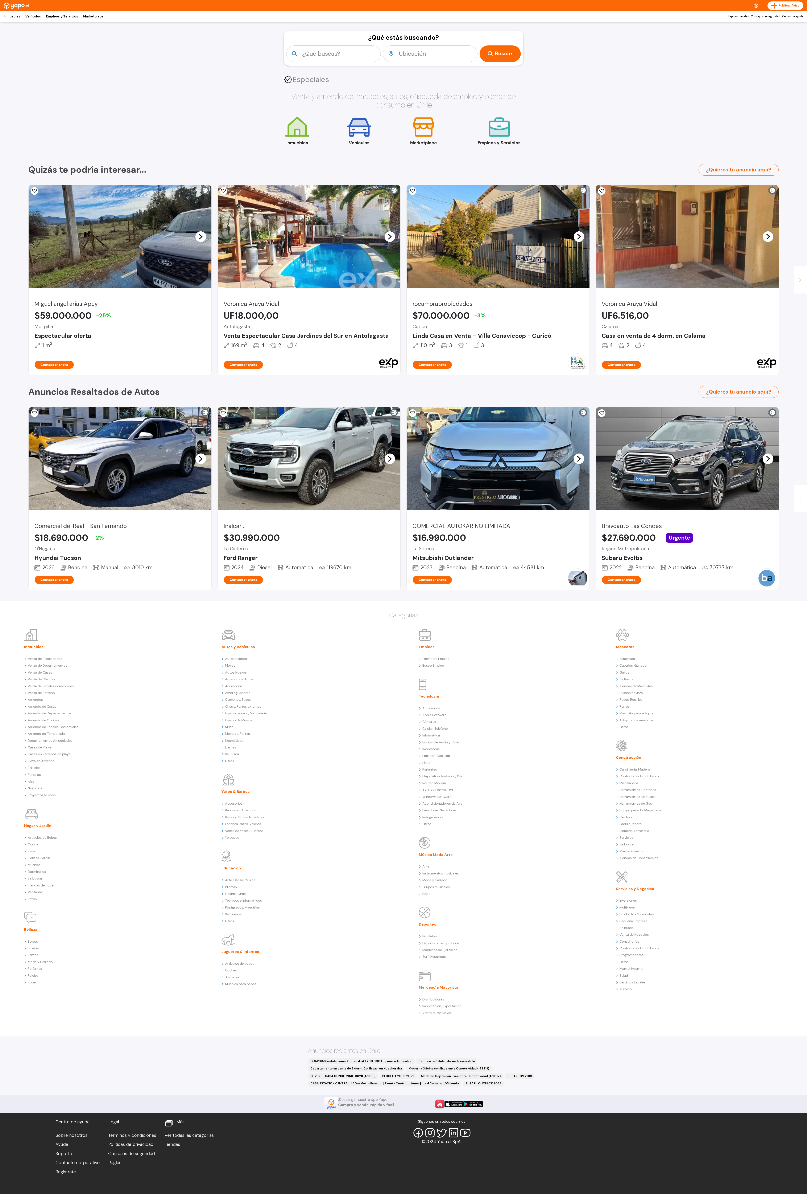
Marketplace (93, 16)
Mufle (229, 727)
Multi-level (627, 907)
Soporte (63, 1154)
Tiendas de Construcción (639, 858)
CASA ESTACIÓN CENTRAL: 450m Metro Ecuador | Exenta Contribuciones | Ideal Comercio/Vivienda (384, 1083)
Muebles (34, 865)
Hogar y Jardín (37, 825)
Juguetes (232, 977)
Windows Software (436, 797)
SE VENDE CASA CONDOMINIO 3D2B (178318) (343, 1076)
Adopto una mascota (636, 720)
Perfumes (35, 968)
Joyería (33, 948)
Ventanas (35, 892)
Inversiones (628, 900)
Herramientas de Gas (636, 803)
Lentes (33, 955)
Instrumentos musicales (440, 873)
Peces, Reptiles (631, 699)
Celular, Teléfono (435, 728)
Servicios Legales (633, 982)
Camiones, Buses (238, 699)
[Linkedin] (453, 1133)
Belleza (30, 929)
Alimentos (627, 659)
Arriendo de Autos (239, 679)
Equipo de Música (238, 720)
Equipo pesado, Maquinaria (246, 713)
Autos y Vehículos (238, 646)
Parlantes (429, 769)
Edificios (34, 767)
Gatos (624, 672)
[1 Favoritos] (34, 191)
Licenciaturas (235, 894)
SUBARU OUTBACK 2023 (483, 1083)
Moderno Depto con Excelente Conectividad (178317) (461, 1076)
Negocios (35, 788)
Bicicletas (429, 936)
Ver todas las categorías (189, 1135)
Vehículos (33, 16)
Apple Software (434, 715)
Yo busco (232, 837)
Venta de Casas (40, 672)
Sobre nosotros (71, 1135)
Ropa (32, 982)
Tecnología (429, 696)
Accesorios (234, 686)
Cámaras (429, 721)
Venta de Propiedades (45, 659)
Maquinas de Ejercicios (439, 950)
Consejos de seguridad (765, 16)
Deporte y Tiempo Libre (440, 943)
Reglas (114, 1163)
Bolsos (33, 941)
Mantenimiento (631, 851)
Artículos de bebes (239, 963)
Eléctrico (626, 817)
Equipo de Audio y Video (441, 742)
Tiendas (172, 1144)
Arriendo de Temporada (46, 733)
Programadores (631, 955)
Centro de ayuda (792, 16)
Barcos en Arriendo (240, 810)
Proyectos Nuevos (42, 795)
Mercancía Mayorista (438, 987)
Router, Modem (434, 783)
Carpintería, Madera (635, 769)
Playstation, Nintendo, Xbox (443, 776)
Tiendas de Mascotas (636, 686)
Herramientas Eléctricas (638, 790)
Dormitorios (37, 871)
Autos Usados (236, 659)
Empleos (427, 646)
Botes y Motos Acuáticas (244, 817)
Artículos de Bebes (42, 837)
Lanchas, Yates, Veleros (243, 824)
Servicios (626, 837)
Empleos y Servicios (62, 16)
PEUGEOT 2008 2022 (398, 1076)
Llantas (230, 747)
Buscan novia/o (631, 693)
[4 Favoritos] (223, 191)
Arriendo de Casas (42, 706)
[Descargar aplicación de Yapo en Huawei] (439, 1104)
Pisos (32, 851)
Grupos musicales (436, 887)
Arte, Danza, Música (240, 880)
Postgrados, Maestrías (242, 907)
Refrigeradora (432, 817)
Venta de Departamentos (47, 665)
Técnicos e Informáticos (243, 900)
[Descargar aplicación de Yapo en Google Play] (473, 1104)
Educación (231, 868)
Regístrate (65, 1172)
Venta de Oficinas (41, 679)
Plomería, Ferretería (634, 831)
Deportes (427, 924)
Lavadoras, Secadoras (439, 810)
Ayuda (61, 1144)
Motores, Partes (237, 733)
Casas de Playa (39, 747)
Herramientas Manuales (637, 797)
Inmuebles (12, 16)
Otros (32, 899)
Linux (426, 762)
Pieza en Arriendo (41, 761)
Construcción (628, 757)
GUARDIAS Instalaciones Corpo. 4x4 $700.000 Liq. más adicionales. (361, 1061)
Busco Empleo (433, 665)
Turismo (626, 989)
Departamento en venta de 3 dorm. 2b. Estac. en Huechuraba (356, 1068)
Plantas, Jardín (39, 858)
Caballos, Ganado (633, 665)
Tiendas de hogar (41, 885)
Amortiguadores (237, 693)
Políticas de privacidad (130, 1144)
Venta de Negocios (634, 934)
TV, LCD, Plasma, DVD (438, 790)
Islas (31, 781)
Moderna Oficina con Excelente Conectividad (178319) (449, 1068)
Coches (231, 970)
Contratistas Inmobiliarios (639, 776)
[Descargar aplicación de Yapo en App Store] (454, 1104)
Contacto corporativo (77, 1163)
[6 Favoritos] (412, 191)
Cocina (33, 844)
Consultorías (629, 941)
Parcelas (34, 774)
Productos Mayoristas (637, 914)
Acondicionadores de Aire (442, 803)
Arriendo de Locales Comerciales (53, 727)
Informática (431, 735)
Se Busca (232, 754)
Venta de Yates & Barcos (244, 831)
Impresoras (431, 749)
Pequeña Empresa (633, 921)
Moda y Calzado (40, 962)
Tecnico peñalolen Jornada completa (447, 1061)
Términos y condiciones (132, 1135)
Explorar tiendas (738, 16)
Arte (425, 866)
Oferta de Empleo (436, 659)
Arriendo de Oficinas (43, 720)
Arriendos (35, 699)
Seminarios (233, 914)
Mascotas (625, 646)
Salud (624, 975)
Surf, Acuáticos (434, 956)
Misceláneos (629, 783)
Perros (625, 706)
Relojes (33, 975)
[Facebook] (418, 1133)
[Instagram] (430, 1133)
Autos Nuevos (236, 672)
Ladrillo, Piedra (631, 824)
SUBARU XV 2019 (520, 1076)
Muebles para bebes (240, 984)
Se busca (35, 878)
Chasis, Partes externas (243, 706)
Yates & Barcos (236, 791)
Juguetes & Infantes (240, 951)
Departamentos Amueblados (50, 740)
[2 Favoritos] (412, 413)
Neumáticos (234, 740)
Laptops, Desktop (436, 756)
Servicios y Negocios (635, 888)
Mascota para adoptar (637, 713)
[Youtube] (465, 1133)
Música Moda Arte (436, 854)
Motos (230, 665)
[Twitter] (442, 1133)
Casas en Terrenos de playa (49, 754)
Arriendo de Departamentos (49, 713)
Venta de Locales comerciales (51, 686)
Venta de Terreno (41, 693)
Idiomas (231, 887)
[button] (200, 236)
